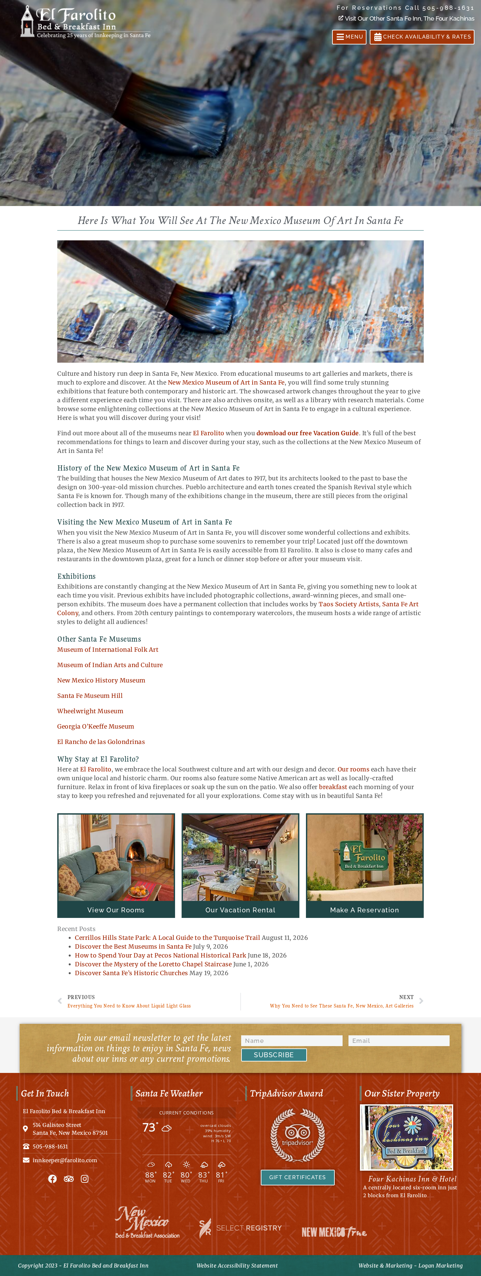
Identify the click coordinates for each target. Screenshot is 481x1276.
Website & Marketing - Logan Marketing (411, 1265)
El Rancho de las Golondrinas (101, 742)
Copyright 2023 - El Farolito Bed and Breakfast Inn (83, 1265)
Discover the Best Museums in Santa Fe (133, 946)
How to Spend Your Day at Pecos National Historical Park (160, 955)
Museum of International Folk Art (107, 649)
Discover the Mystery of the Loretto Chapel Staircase (153, 964)
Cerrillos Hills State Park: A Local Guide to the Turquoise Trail (167, 937)
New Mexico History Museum (101, 680)
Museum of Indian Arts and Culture (110, 665)
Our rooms (354, 769)
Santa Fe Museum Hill (90, 695)
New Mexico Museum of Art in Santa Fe (226, 382)
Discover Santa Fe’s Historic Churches (131, 973)
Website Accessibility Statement (237, 1265)
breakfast (333, 787)
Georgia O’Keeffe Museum (95, 726)
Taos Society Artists (349, 604)
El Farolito (208, 433)
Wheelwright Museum (90, 711)
